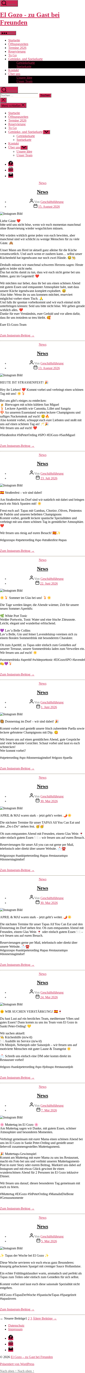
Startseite (14, 40)
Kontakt (13, 70)
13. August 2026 (49, 368)
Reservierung (17, 51)
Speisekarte (24, 66)
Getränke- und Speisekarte (25, 59)
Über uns (14, 74)
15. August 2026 (49, 206)
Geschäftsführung (52, 202)
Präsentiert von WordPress (17, 1364)
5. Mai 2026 (49, 1241)
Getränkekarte (26, 62)
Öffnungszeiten (18, 44)
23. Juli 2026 (48, 478)
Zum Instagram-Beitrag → (17, 335)
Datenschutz (16, 1325)
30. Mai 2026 (49, 801)
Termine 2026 (17, 47)
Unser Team (24, 81)
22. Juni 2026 (49, 583)
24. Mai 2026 (49, 997)
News (42, 183)
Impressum (15, 1329)
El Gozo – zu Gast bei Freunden (32, 1357)
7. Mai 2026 (49, 1110)
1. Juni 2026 (49, 707)
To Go (12, 55)
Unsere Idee (24, 77)
